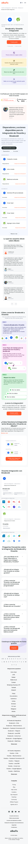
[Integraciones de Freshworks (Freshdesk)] (19, 535)
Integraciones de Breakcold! (20, 163)
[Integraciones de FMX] (14, 535)
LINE (13, 674)
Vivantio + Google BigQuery (14, 768)
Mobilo (13, 711)
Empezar (14, 648)
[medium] (19, 811)
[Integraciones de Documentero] (3, 535)
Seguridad (14, 825)
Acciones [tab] (15, 151)
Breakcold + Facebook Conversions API (14, 728)
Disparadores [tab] (6, 151)
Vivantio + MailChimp (14, 771)
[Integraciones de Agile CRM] (19, 507)
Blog (14, 787)
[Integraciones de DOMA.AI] (9, 535)
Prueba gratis (14, 42)
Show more (14, 744)
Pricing (14, 784)
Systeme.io (14, 698)
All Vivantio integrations (14, 750)
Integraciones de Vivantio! (20, 183)
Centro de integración (6, 7)
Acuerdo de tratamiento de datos (14, 820)
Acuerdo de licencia (14, 815)
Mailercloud (13, 680)
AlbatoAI (13, 690)
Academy (14, 792)
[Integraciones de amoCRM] (3, 501)
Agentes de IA (14, 804)
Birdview (13, 703)
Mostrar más (14, 233)
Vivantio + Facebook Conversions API (14, 758)
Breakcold (20, 7)
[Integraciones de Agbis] (9, 507)
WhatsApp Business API (13, 685)
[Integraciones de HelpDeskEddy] (9, 541)
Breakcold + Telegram (14, 731)
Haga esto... (8, 449)
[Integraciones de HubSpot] (9, 501)
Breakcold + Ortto (14, 723)
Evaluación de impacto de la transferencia (14, 822)
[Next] (15, 303)
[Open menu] (25, 2)
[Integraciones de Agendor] (14, 507)
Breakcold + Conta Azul (14, 736)
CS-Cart (13, 706)
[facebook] (9, 811)
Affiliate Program (14, 802)
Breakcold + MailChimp (14, 741)
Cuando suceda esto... (11, 440)
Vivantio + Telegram (14, 761)
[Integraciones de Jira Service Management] (14, 541)
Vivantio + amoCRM (14, 763)
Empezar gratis (14, 413)
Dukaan (13, 682)
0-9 (3, 658)
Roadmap (14, 797)
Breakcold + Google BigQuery (14, 738)
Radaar (14, 677)
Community (14, 799)
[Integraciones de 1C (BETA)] (14, 501)
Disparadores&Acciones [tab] (9, 148)
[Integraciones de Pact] (19, 541)
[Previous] (12, 303)
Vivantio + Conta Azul (14, 766)
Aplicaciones (14, 7)
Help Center (14, 789)
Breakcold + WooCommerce (14, 725)
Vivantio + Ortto (14, 753)
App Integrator (14, 794)
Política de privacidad (14, 818)
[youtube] (15, 811)
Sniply (13, 693)
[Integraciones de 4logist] (19, 501)
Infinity (13, 701)
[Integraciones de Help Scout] (3, 541)
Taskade (13, 687)
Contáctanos (14, 827)
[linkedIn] (12, 811)
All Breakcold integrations (14, 720)
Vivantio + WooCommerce (14, 756)
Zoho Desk (14, 672)
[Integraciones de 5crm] (3, 507)
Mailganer (13, 709)
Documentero (13, 696)
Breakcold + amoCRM (14, 733)
